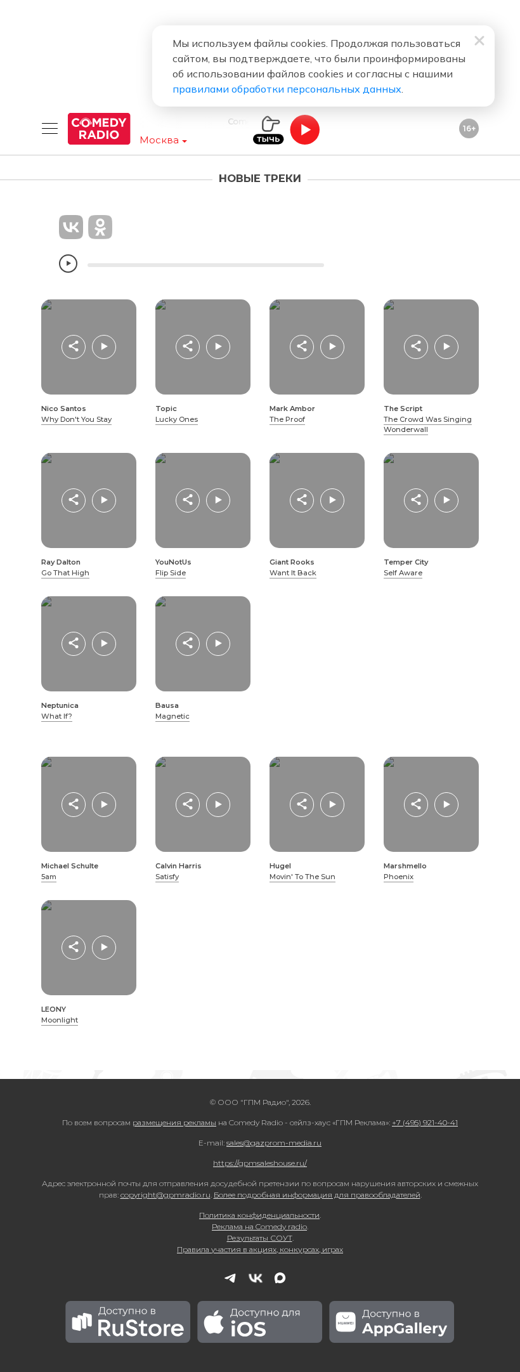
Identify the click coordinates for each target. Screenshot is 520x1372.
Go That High (65, 572)
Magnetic (172, 716)
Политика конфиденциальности (259, 1215)
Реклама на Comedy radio (259, 1226)
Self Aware (403, 572)
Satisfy (167, 876)
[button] (74, 347)
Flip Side (170, 572)
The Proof (287, 419)
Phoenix (398, 876)
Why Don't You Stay (76, 419)
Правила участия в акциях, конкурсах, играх (260, 1249)
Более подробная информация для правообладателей (317, 1194)
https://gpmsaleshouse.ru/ (260, 1163)
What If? (56, 716)
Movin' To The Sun (302, 876)
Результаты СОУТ (259, 1238)
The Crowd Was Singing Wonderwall (428, 424)
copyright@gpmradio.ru (165, 1194)
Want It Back (293, 572)
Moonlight (59, 1020)
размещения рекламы (174, 1122)
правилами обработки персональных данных (286, 88)
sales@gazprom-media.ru (274, 1142)
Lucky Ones (176, 419)
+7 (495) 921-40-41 (425, 1122)
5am (48, 876)
